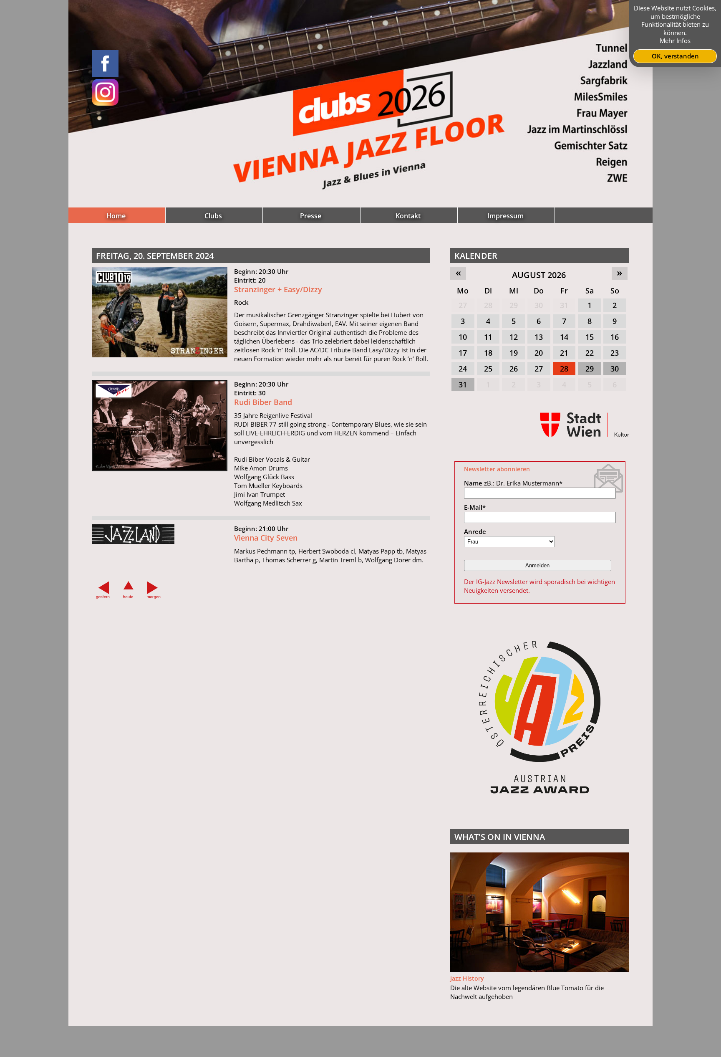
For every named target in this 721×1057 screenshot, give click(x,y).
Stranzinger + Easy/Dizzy (278, 289)
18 (488, 353)
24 (463, 369)
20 (538, 353)
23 (614, 353)
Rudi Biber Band (263, 402)
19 (513, 353)
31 (564, 305)
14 (564, 337)
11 (488, 337)
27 (463, 305)
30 (538, 305)
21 (564, 353)
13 (538, 337)
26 (513, 369)
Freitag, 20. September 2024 (155, 255)
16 (614, 337)
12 (513, 337)
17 (463, 353)
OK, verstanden (675, 56)
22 (589, 353)
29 (513, 305)
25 (488, 369)
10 (463, 337)
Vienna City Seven (265, 538)
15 (589, 337)
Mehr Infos (675, 40)
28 (488, 305)
